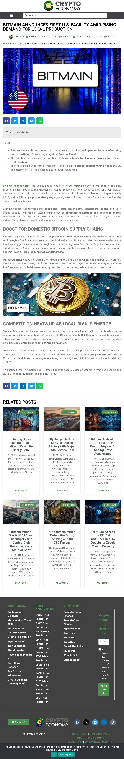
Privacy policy (66, 754)
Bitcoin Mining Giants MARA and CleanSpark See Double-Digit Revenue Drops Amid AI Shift (21, 541)
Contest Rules (93, 741)
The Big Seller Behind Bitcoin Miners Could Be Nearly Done (21, 444)
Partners (107, 741)
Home (6, 43)
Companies (18, 43)
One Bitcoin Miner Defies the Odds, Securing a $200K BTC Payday (62, 537)
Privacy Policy (78, 733)
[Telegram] (95, 722)
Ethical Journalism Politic (90, 737)
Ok (54, 754)
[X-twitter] (86, 722)
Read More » (21, 490)
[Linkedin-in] (104, 722)
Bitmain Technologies (16, 185)
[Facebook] (77, 722)
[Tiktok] (113, 722)
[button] (11, 15)
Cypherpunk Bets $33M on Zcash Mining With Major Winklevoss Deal (62, 444)
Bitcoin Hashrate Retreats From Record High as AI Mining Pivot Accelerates (103, 446)
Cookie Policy (75, 741)
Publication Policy (100, 733)
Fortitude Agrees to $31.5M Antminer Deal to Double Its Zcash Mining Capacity (103, 539)
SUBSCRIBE (104, 689)
